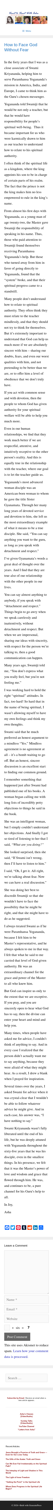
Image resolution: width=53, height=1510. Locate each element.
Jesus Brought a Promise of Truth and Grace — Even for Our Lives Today (26, 1453)
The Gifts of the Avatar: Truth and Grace (23, 1459)
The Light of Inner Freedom (18, 1477)
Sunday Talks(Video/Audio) (26, 1422)
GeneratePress (35, 1505)
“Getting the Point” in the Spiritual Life (23, 1482)
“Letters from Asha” (26, 1430)
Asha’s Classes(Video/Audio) (26, 1415)
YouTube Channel (26, 1426)
